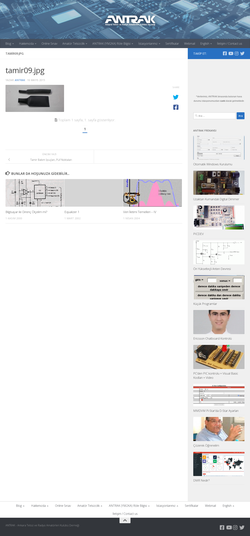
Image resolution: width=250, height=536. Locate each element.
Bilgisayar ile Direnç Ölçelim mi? (26, 212)
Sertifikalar (172, 44)
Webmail (189, 44)
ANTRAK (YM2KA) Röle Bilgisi (111, 44)
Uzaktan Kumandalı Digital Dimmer (216, 199)
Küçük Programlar (205, 304)
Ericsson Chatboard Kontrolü (212, 338)
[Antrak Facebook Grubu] (225, 53)
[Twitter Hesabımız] (242, 53)
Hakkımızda (26, 44)
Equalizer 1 (71, 212)
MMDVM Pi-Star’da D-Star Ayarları (215, 411)
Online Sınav (49, 44)
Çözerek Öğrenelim (206, 445)
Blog (8, 44)
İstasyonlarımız (148, 44)
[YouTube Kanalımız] (230, 53)
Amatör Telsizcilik (73, 44)
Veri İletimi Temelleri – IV (139, 212)
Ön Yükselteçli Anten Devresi (212, 269)
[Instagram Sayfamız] (236, 53)
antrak (20, 80)
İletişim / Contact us (229, 44)
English (204, 44)
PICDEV (198, 234)
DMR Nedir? (201, 480)
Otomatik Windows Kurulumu (212, 164)
